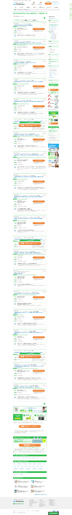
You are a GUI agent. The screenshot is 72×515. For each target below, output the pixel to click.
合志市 (41, 466)
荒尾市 (18, 466)
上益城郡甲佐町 (40, 468)
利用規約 (30, 504)
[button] (44, 24)
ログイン (55, 3)
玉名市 (22, 466)
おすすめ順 (17, 20)
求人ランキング (49, 7)
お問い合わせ (31, 505)
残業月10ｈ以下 (51, 75)
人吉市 (15, 466)
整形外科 (21, 474)
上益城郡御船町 (21, 468)
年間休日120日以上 (51, 77)
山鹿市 (26, 466)
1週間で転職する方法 (51, 504)
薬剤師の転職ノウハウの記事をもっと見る (41, 494)
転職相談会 (28, 7)
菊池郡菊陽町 (15, 468)
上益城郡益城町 (34, 468)
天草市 (37, 466)
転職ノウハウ (35, 7)
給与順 (34, 20)
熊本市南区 (53, 37)
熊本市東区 (53, 35)
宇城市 (34, 466)
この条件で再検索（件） (53, 84)
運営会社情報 (40, 506)
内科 (14, 474)
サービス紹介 (21, 7)
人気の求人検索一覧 (41, 504)
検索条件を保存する (55, 86)
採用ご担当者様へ (48, 1)
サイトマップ (31, 506)
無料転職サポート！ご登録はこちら (29, 426)
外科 (17, 474)
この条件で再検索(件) (53, 513)
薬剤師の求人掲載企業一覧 (42, 505)
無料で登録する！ (30, 445)
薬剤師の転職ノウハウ (51, 499)
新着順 (26, 20)
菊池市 (30, 466)
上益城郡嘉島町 (28, 468)
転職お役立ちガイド (42, 7)
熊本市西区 (53, 36)
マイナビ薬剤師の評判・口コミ (53, 505)
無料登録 (48, 3)
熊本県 (51, 31)
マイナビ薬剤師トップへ (32, 499)
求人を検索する (56, 7)
